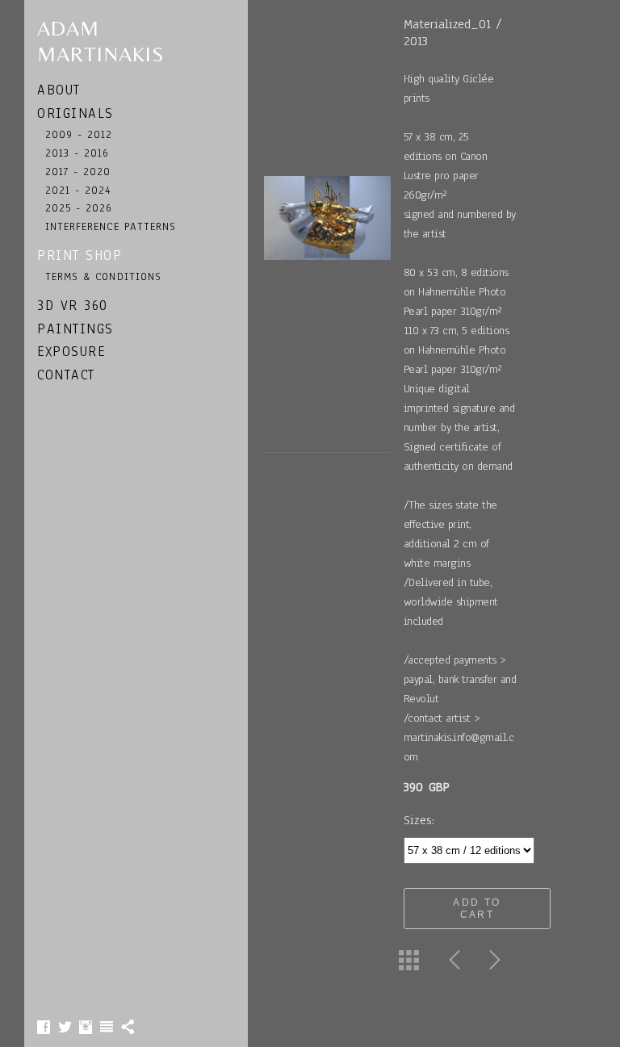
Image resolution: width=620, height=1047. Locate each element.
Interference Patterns (110, 226)
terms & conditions (103, 276)
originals (75, 113)
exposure (71, 351)
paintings (75, 329)
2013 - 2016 (77, 153)
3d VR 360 (72, 305)
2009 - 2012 (79, 134)
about (59, 90)
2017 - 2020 (78, 171)
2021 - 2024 (78, 190)
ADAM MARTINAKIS (101, 41)
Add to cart (477, 908)
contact (66, 375)
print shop (79, 255)
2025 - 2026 (79, 208)
